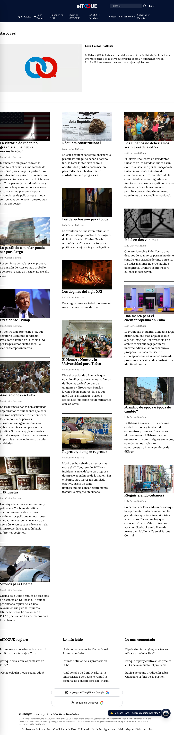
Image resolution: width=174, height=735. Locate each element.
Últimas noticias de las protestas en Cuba (85, 663)
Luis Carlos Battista (11, 157)
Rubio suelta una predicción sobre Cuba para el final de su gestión (147, 674)
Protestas (26, 16)
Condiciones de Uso (64, 729)
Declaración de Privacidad (36, 729)
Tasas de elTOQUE (74, 16)
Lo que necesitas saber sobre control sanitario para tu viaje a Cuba (23, 651)
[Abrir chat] (166, 713)
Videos (112, 16)
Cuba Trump (40, 16)
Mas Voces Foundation (66, 714)
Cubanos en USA (57, 16)
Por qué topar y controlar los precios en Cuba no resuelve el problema (148, 663)
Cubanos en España (143, 16)
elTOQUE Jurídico (94, 16)
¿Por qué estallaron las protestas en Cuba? (22, 663)
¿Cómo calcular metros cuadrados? (22, 672)
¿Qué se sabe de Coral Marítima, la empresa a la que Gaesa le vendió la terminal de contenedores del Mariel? (86, 676)
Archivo (148, 729)
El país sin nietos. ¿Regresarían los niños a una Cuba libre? (146, 651)
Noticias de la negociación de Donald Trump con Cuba (86, 651)
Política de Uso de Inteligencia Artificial (100, 729)
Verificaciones (127, 16)
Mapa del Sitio (133, 729)
